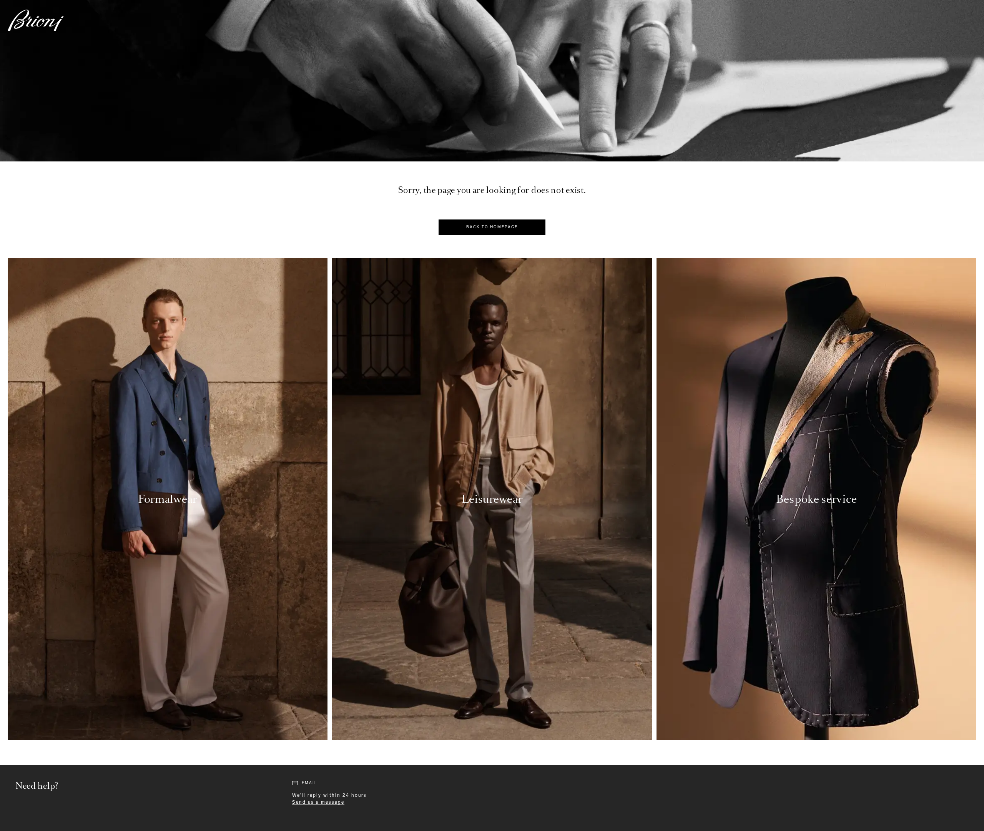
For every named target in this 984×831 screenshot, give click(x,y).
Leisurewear (492, 499)
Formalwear (167, 499)
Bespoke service (816, 499)
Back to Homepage (492, 227)
